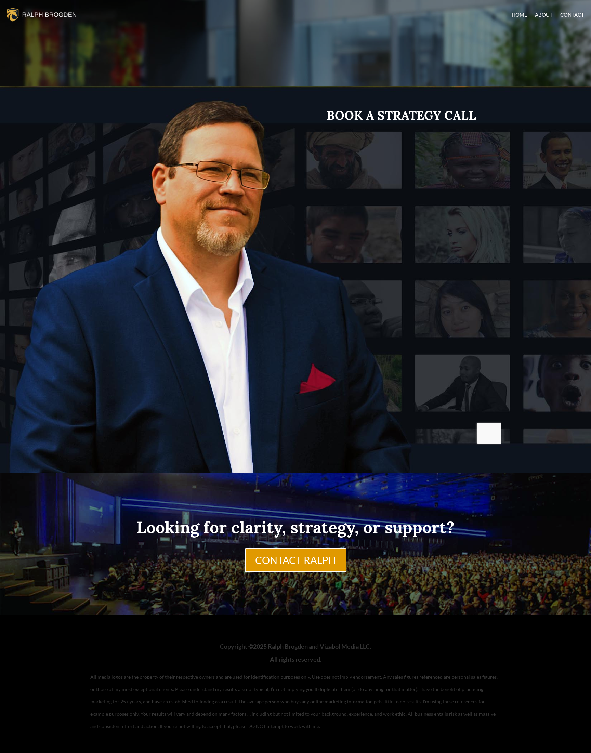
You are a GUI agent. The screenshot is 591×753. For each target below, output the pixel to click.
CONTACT (572, 15)
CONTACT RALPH (295, 560)
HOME (519, 15)
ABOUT (544, 15)
